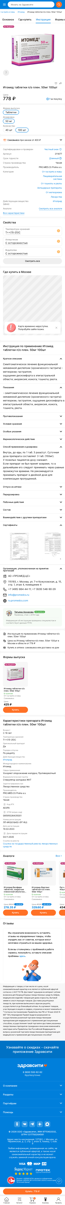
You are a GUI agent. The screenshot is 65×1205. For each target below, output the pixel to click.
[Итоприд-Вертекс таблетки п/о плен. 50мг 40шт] (43, 873)
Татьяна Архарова (24, 612)
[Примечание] (6, 73)
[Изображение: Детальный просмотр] (19, 546)
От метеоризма (54, 192)
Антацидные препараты (49, 188)
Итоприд (57, 201)
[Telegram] (32, 1124)
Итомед (21, 12)
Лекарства (56, 197)
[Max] (47, 1124)
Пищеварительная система (52, 177)
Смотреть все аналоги (50, 208)
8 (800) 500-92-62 (32, 1072)
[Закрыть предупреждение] (56, 328)
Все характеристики (13, 213)
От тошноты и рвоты (51, 183)
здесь (22, 956)
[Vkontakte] (25, 1124)
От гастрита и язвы (52, 171)
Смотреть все (32, 261)
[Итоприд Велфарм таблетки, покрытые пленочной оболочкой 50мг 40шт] (15, 873)
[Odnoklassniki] (17, 1124)
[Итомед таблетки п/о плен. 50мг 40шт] (15, 674)
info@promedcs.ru (18, 594)
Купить (15, 709)
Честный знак (51, 149)
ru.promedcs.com (18, 600)
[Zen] (40, 1124)
